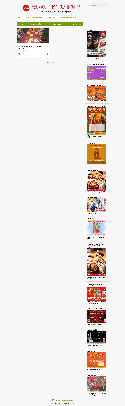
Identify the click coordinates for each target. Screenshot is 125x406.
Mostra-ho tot (77, 24)
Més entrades (50, 62)
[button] (47, 54)
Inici (19, 17)
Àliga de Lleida (37, 17)
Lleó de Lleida (50, 17)
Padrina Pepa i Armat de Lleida (67, 17)
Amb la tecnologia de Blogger (63, 400)
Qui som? (26, 17)
